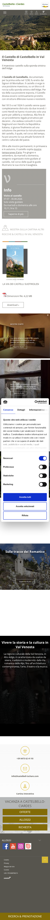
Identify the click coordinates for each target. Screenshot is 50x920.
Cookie (6, 870)
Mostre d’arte (16, 324)
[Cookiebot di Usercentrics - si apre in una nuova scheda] (35, 402)
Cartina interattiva (25, 793)
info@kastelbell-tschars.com (25, 776)
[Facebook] (5, 846)
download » (13, 304)
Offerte (25, 812)
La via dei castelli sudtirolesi (20, 284)
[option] (25, 32)
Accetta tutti (25, 497)
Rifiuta (25, 515)
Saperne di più (15, 214)
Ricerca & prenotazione (25, 916)
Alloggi (25, 820)
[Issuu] (28, 846)
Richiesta (25, 827)
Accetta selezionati (25, 506)
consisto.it (7, 877)
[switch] (43, 467)
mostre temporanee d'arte (21, 151)
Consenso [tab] (8, 410)
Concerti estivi (17, 370)
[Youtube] (13, 846)
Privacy (6, 863)
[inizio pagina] (45, 860)
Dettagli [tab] (21, 410)
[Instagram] (21, 846)
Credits (6, 860)
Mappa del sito (9, 866)
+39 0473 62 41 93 (25, 758)
